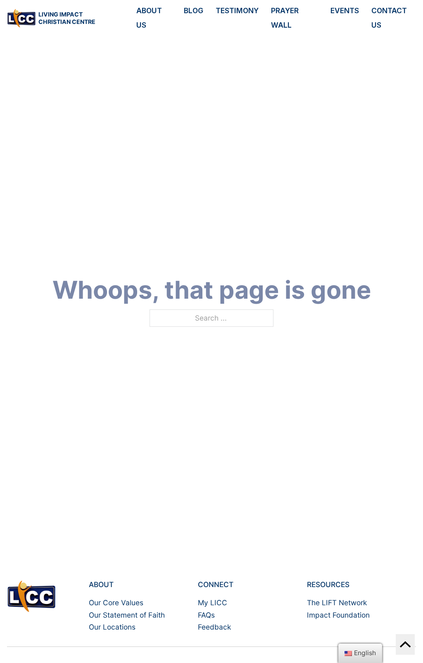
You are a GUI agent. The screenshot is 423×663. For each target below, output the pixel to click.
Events (344, 10)
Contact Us (389, 17)
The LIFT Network (337, 602)
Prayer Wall (285, 17)
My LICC (212, 602)
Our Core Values (116, 602)
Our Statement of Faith (127, 615)
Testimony (237, 10)
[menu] (360, 653)
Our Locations (112, 627)
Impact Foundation (338, 615)
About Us (149, 17)
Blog (193, 10)
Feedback (214, 627)
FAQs (206, 615)
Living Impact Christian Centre (66, 18)
